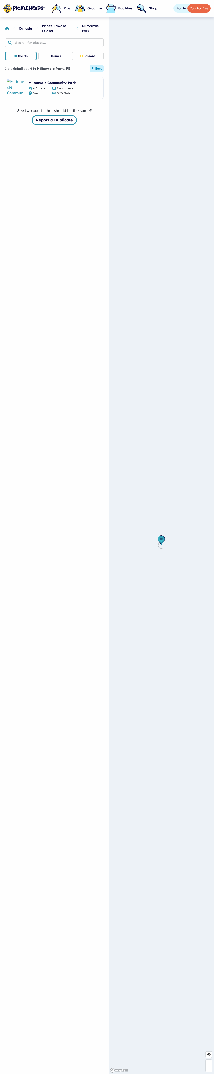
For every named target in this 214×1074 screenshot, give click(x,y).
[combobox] (54, 42)
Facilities (125, 8)
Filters (97, 68)
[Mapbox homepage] (119, 1070)
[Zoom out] (209, 1069)
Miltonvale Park (90, 28)
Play (67, 8)
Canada (25, 28)
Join (199, 8)
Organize (94, 8)
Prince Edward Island (54, 28)
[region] (161, 545)
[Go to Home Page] (24, 8)
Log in (181, 8)
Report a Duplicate (54, 120)
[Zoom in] (209, 1063)
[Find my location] (209, 1055)
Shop (153, 8)
